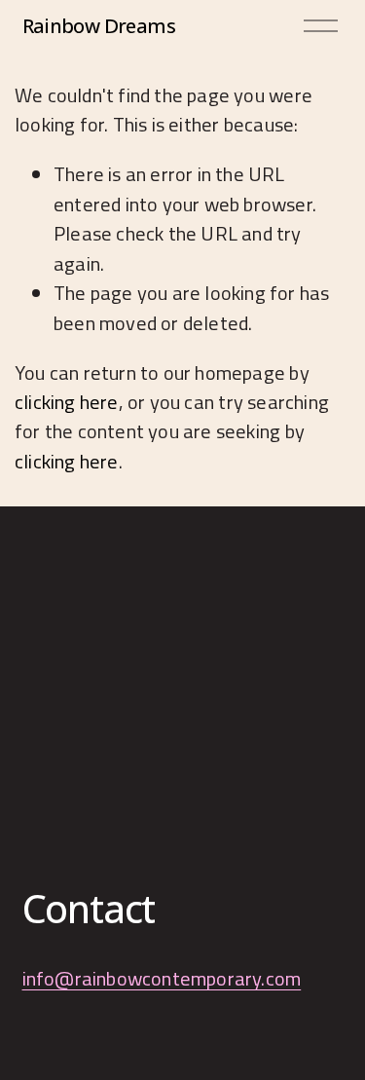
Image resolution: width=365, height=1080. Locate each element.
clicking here (67, 402)
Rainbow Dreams (98, 25)
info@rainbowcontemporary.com (162, 978)
